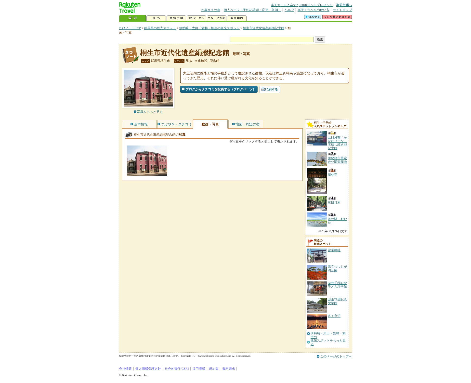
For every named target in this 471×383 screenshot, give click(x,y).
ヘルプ (289, 10)
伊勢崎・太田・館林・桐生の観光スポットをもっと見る (328, 339)
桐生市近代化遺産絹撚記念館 (263, 28)
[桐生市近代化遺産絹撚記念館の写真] (147, 174)
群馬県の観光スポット (160, 28)
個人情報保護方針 (148, 368)
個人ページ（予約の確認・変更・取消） (252, 10)
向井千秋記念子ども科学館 (337, 284)
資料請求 (228, 368)
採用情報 (198, 368)
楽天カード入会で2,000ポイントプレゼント (302, 5)
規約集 (214, 368)
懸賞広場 (176, 18)
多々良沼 (334, 316)
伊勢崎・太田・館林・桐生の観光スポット (209, 28)
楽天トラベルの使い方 (313, 10)
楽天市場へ (344, 5)
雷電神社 (334, 250)
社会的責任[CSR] (177, 368)
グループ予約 (216, 18)
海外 (156, 18)
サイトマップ (342, 10)
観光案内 (237, 18)
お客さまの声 (210, 10)
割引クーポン (196, 18)
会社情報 (125, 368)
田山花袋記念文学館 (337, 301)
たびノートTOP (130, 28)
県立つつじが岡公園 (337, 268)
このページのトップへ (336, 356)
